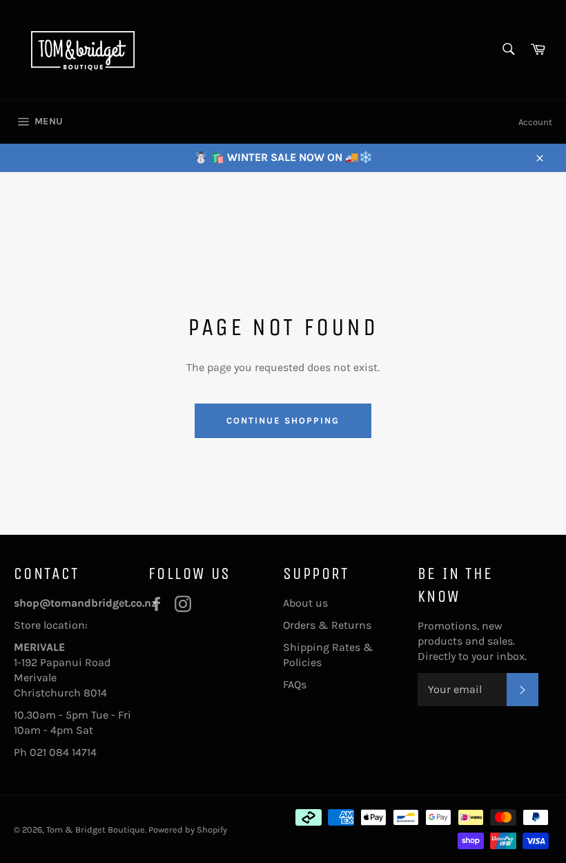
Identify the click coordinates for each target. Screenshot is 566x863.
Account (535, 122)
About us (305, 602)
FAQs (294, 684)
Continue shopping (282, 420)
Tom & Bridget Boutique (95, 829)
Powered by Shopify (187, 829)
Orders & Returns (327, 625)
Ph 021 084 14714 (55, 752)
